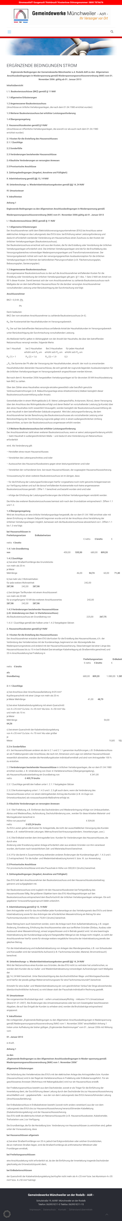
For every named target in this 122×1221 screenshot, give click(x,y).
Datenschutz (49, 1209)
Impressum (35, 1209)
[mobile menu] (9, 32)
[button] (7, 1214)
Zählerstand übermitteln (80, 1209)
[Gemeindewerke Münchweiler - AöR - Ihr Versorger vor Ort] (61, 16)
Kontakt (62, 1209)
